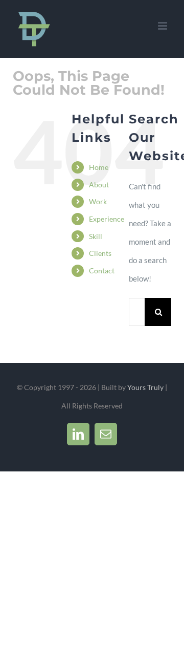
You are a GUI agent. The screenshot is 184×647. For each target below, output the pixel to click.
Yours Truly (145, 387)
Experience (106, 218)
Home (98, 167)
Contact (101, 270)
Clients (100, 253)
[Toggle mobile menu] (163, 25)
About (99, 184)
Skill (95, 236)
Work (98, 201)
